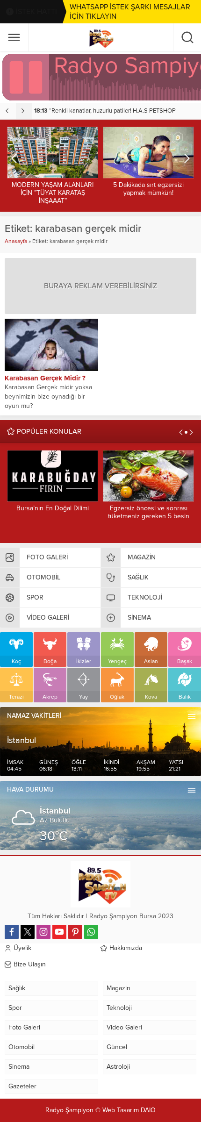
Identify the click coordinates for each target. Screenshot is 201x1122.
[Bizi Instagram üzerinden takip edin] (43, 932)
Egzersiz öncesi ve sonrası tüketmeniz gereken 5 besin (148, 512)
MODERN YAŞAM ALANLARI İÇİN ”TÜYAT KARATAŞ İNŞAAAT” (52, 193)
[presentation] (8, 111)
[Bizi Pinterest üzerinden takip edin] (75, 932)
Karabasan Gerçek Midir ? (45, 378)
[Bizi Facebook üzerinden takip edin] (12, 932)
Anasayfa (16, 241)
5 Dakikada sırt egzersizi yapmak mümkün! (148, 189)
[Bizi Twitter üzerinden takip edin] (28, 932)
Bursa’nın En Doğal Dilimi (52, 508)
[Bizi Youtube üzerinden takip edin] (59, 932)
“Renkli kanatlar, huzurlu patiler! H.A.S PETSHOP (105, 110)
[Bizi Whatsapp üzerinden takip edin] (91, 932)
